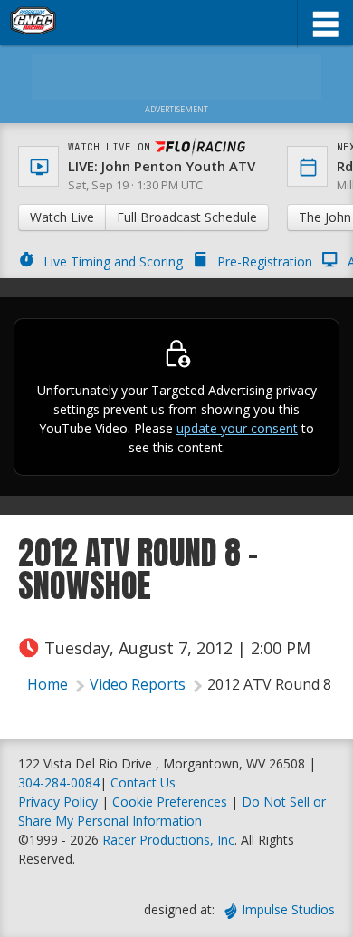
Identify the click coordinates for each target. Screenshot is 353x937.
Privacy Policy (58, 801)
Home (47, 684)
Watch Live (62, 217)
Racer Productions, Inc (168, 839)
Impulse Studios (288, 909)
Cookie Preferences (171, 801)
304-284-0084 (59, 782)
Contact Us (143, 782)
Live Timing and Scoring (113, 261)
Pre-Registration (264, 261)
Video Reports (138, 684)
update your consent (237, 428)
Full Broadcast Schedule (187, 217)
